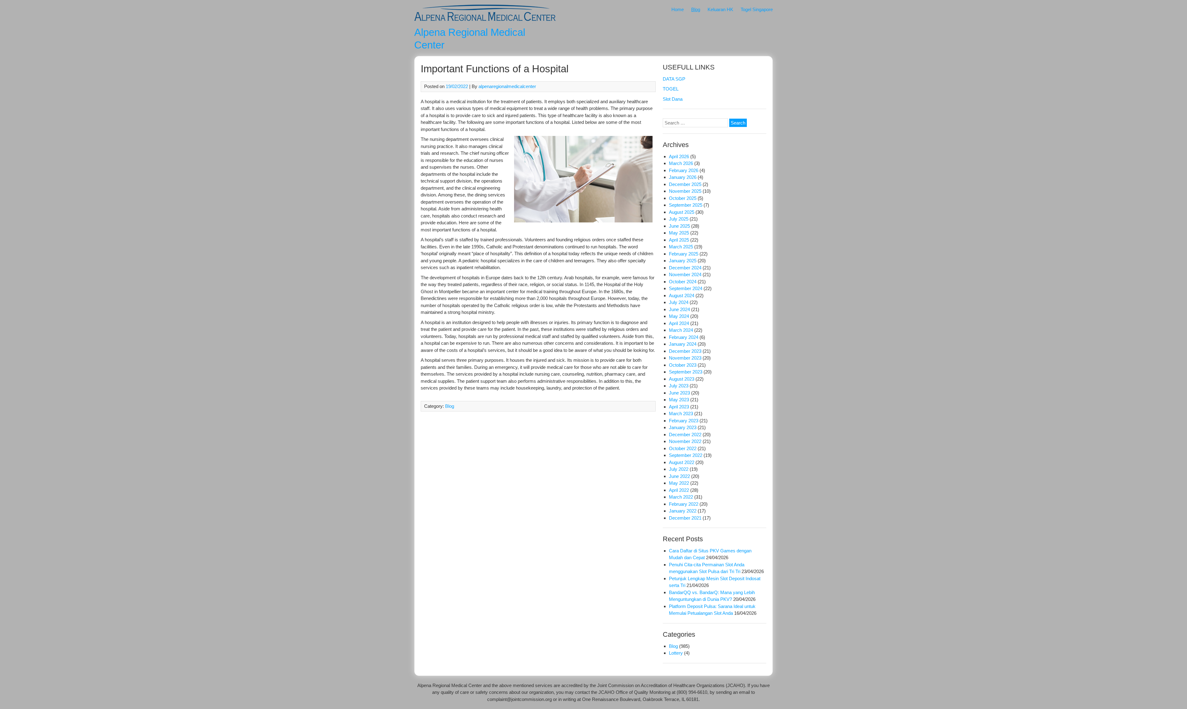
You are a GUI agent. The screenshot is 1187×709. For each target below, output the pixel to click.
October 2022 (682, 448)
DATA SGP (674, 79)
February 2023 (683, 420)
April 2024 (679, 323)
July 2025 (678, 219)
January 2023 (682, 427)
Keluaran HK (720, 9)
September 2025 (685, 205)
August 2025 (681, 212)
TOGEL (671, 88)
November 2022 (685, 441)
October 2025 (682, 198)
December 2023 (685, 351)
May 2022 (679, 483)
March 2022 (681, 497)
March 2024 (681, 330)
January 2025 (682, 260)
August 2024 (681, 295)
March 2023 (681, 413)
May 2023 (679, 399)
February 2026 (683, 170)
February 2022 (683, 504)
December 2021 (685, 518)
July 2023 (678, 385)
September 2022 (685, 455)
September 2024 (685, 288)
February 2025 (683, 253)
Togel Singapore (757, 9)
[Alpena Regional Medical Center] (485, 22)
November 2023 (685, 358)
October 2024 (682, 281)
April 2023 (679, 406)
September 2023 (685, 371)
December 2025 (685, 184)
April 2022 (679, 490)
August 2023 (681, 379)
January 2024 (682, 344)
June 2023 (679, 392)
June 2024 (679, 309)
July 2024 (678, 302)
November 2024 (685, 274)
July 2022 (678, 469)
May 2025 (679, 232)
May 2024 (679, 316)
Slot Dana (673, 99)
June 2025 (679, 226)
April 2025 (679, 240)
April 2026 (679, 156)
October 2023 (682, 365)
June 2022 (679, 476)
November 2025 (685, 191)
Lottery (676, 653)
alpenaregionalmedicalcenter (507, 86)
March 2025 (681, 246)
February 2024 (683, 337)
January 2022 (682, 510)
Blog (695, 9)
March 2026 (681, 163)
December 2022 (685, 434)
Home (677, 9)
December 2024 (685, 267)
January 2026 (682, 177)
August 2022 (681, 462)
